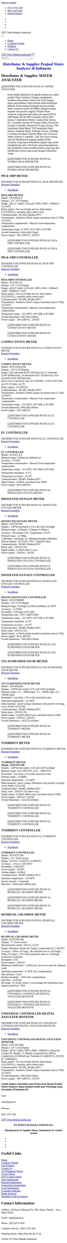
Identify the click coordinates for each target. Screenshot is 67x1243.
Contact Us (13, 49)
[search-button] (32, 58)
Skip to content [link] (8, 2)
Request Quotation (10, 184)
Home (10, 40)
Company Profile (15, 43)
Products (11, 46)
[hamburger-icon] (2, 36)
